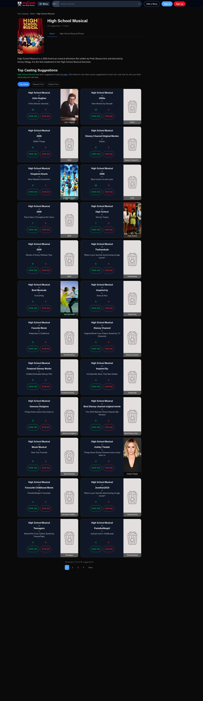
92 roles (64, 74)
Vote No (45, 116)
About (52, 33)
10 (96, 185)
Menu (45, 4)
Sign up (179, 4)
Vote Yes (33, 116)
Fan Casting (23, 14)
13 (96, 110)
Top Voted (23, 84)
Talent (32, 14)
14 (33, 110)
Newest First (38, 84)
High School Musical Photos (72, 33)
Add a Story (151, 4)
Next (91, 567)
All (54, 4)
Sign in (167, 4)
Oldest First (53, 84)
